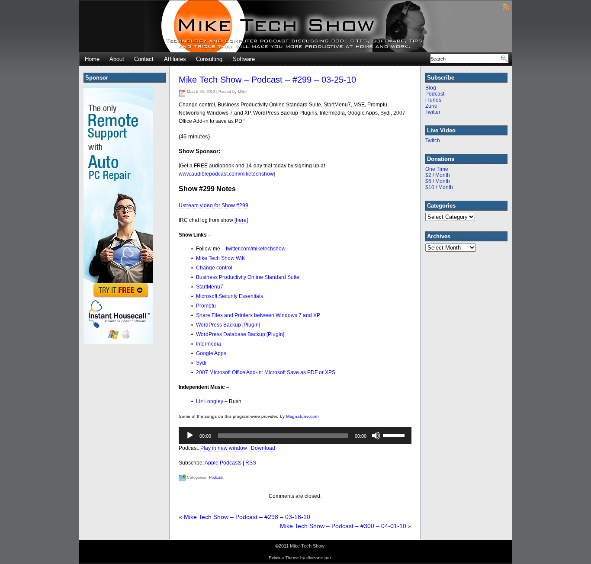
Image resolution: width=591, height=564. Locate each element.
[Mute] (376, 435)
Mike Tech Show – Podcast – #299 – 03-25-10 (267, 79)
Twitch (432, 141)
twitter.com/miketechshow (256, 249)
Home (92, 59)
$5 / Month (437, 181)
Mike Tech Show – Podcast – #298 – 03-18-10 (247, 516)
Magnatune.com (302, 416)
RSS (250, 463)
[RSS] (506, 6)
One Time (436, 169)
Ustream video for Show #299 (213, 205)
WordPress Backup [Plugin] (228, 325)
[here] (241, 220)
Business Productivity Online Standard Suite (247, 277)
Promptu (206, 306)
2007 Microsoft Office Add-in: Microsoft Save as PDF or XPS (265, 372)
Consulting (209, 59)
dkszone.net (318, 557)
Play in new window (223, 448)
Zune (431, 106)
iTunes (433, 100)
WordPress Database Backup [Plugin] (240, 334)
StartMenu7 (209, 287)
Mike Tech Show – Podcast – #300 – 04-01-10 (343, 525)
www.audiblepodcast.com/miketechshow (226, 174)
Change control (214, 268)
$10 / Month (439, 187)
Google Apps (211, 353)
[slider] (395, 434)
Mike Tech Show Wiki (221, 258)
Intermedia (208, 344)
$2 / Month (437, 175)
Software (244, 59)
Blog (430, 88)
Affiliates (175, 59)
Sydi (201, 363)
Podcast (216, 477)
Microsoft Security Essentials (229, 296)
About (116, 59)
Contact (144, 59)
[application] (295, 435)
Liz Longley (209, 401)
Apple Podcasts (223, 463)
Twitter (432, 112)
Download (263, 448)
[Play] (190, 435)
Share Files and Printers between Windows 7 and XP (258, 315)
